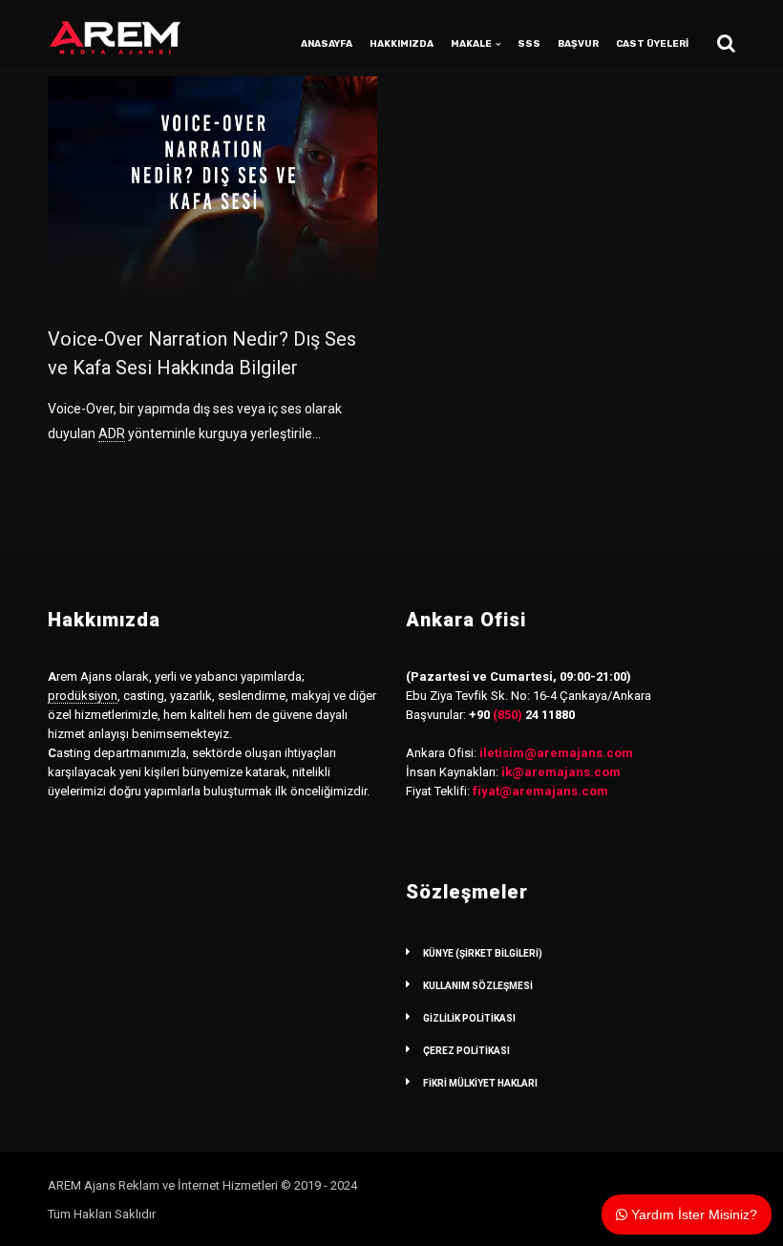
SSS (529, 44)
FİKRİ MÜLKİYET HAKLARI (480, 1083)
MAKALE (471, 44)
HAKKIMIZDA (402, 44)
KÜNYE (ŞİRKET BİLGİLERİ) (482, 953)
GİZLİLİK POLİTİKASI (469, 1018)
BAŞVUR (578, 44)
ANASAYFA (326, 44)
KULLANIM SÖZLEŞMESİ (478, 986)
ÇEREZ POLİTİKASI (466, 1050)
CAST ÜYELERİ (652, 44)
